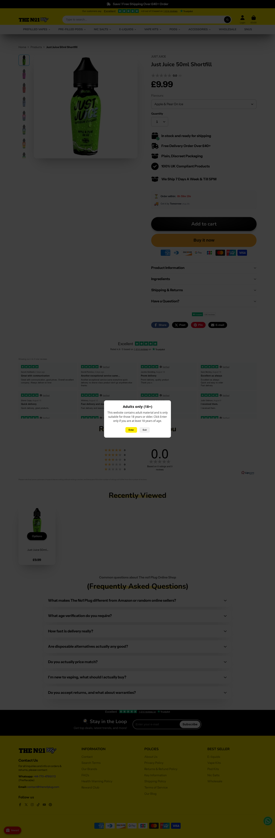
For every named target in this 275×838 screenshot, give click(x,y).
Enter (131, 430)
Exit (145, 430)
